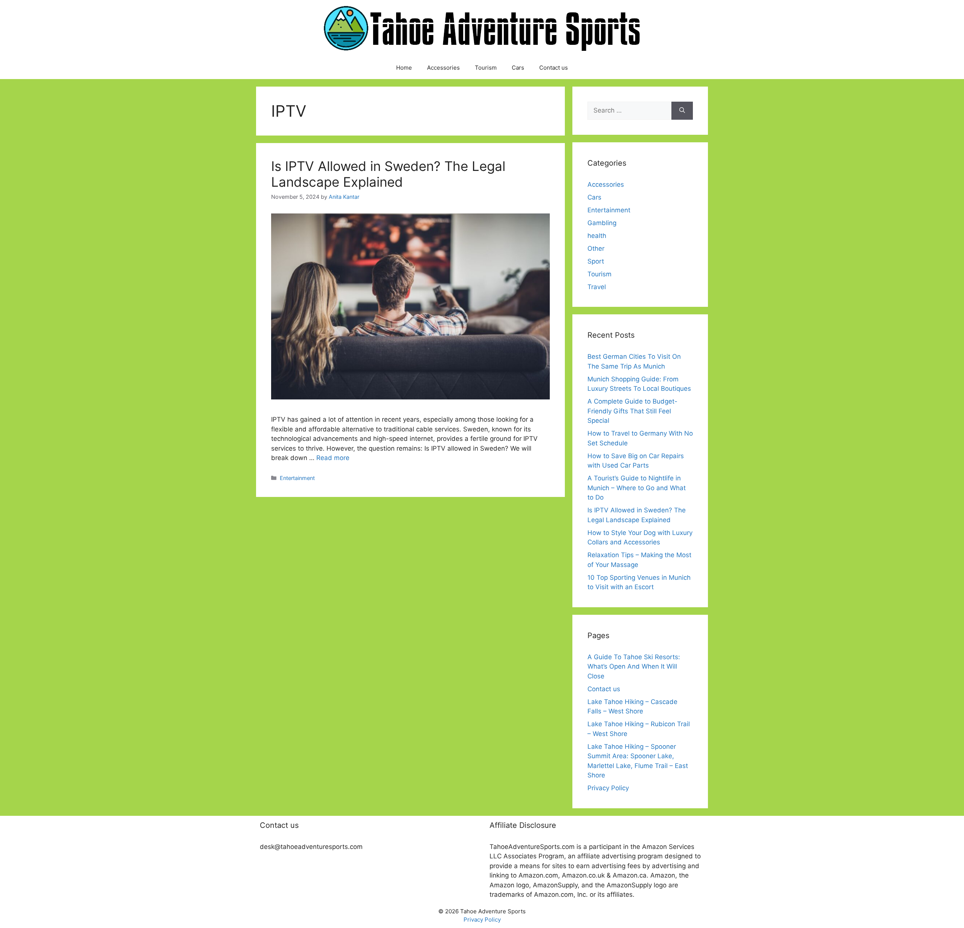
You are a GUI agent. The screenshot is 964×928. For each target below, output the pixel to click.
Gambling (601, 223)
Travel (596, 287)
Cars (518, 67)
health (596, 235)
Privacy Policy (608, 788)
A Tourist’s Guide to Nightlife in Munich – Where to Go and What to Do (636, 487)
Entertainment (297, 478)
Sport (595, 261)
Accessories (443, 67)
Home (404, 67)
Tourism (486, 67)
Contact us (553, 67)
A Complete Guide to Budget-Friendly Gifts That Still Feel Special (632, 411)
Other (595, 248)
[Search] (682, 111)
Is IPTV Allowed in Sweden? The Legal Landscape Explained (388, 174)
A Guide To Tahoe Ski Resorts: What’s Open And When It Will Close (633, 666)
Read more (332, 458)
